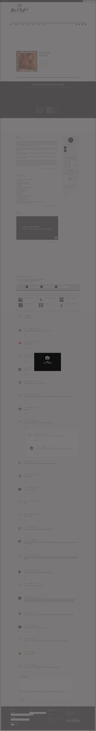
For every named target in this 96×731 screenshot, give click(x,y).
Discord (49, 362)
